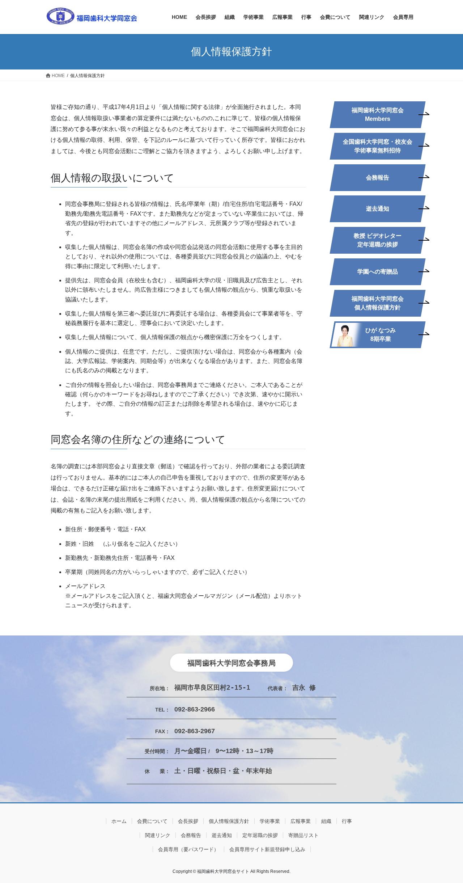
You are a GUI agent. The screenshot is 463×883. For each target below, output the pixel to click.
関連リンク (157, 835)
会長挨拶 (188, 821)
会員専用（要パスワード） (188, 849)
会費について (152, 821)
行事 (347, 821)
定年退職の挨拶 (260, 835)
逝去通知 (222, 835)
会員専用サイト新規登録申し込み (267, 849)
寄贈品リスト (303, 835)
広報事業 (300, 821)
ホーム (119, 821)
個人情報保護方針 (229, 821)
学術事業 (270, 821)
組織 (326, 821)
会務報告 (191, 835)
